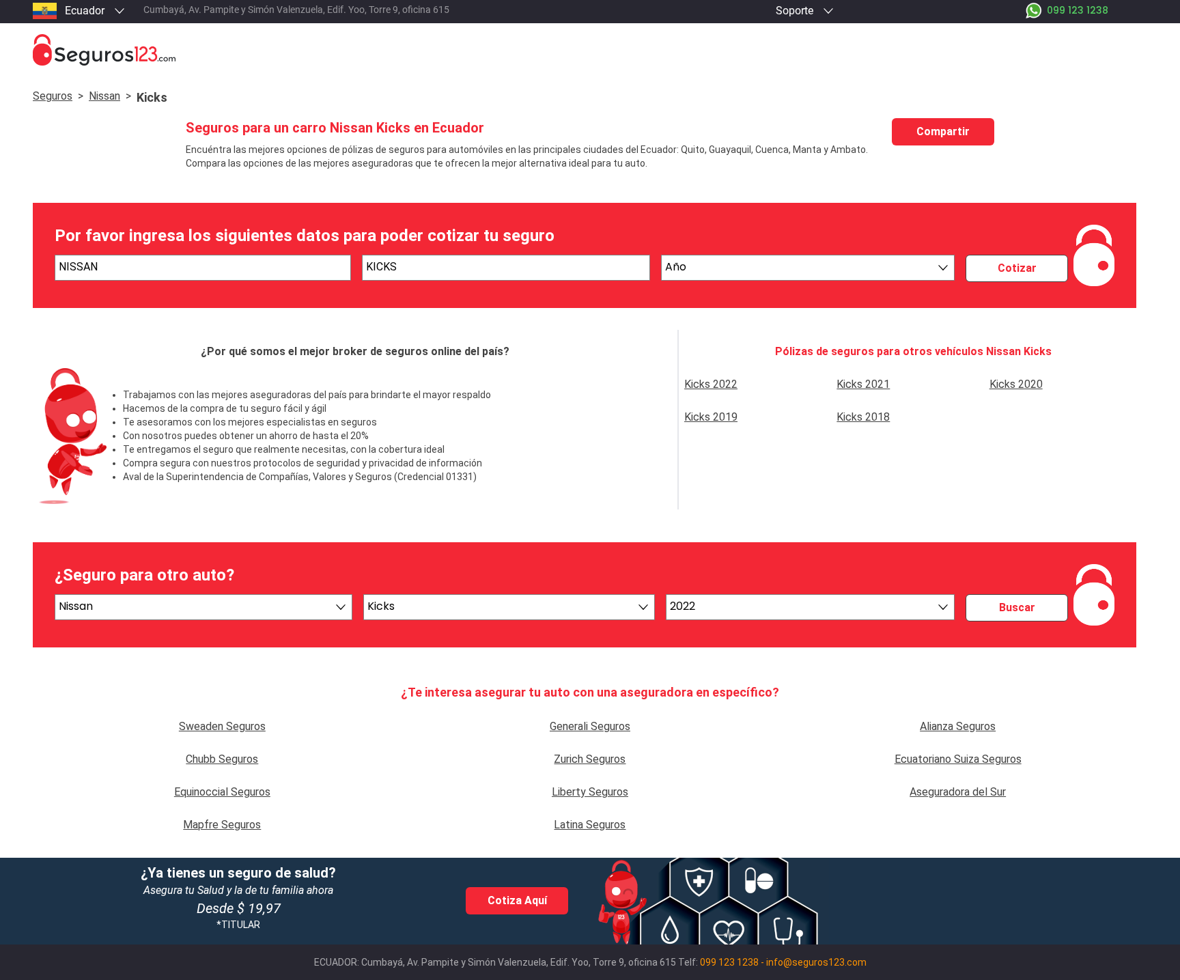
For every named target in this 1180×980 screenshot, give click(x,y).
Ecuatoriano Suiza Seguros (958, 759)
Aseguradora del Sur (958, 791)
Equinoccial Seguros (222, 791)
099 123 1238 (729, 962)
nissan (104, 95)
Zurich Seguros (590, 759)
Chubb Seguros (222, 759)
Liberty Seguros (590, 791)
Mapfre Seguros (222, 824)
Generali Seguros (590, 726)
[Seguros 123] (590, 50)
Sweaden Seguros (222, 726)
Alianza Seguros (958, 726)
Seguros (52, 95)
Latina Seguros (590, 824)
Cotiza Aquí (517, 900)
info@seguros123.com (816, 962)
